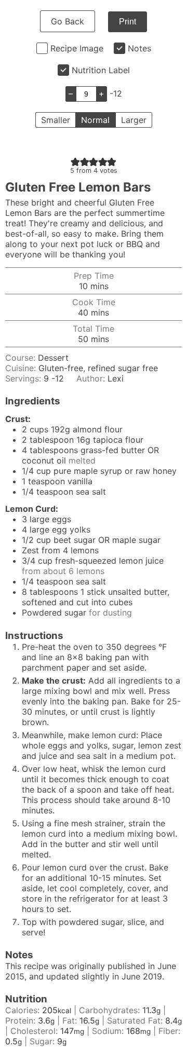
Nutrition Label (101, 70)
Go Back (67, 21)
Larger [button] (133, 120)
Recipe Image (76, 48)
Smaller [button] (55, 120)
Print (127, 21)
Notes (139, 48)
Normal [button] (95, 120)
